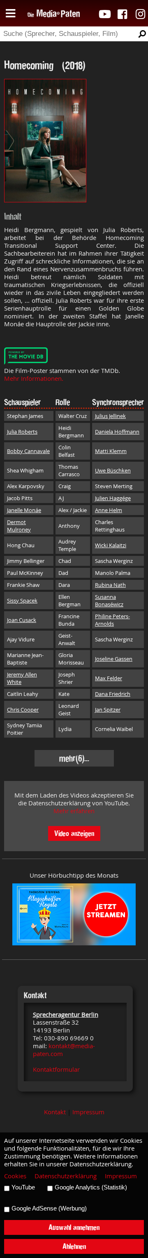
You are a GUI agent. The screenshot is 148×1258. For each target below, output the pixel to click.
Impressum (88, 1112)
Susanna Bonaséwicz (109, 600)
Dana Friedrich (112, 694)
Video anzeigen (74, 833)
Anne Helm (108, 510)
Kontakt (55, 1112)
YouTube (23, 1187)
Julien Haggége (113, 498)
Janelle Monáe (24, 510)
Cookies (15, 1176)
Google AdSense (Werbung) (49, 1208)
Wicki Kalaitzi (110, 545)
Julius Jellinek (110, 416)
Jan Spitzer (107, 709)
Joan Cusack (21, 620)
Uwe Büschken (113, 470)
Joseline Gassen (113, 658)
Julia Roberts (22, 431)
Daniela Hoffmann (117, 431)
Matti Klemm (111, 451)
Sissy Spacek (22, 600)
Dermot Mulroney (19, 525)
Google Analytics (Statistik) (91, 1187)
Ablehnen (74, 1246)
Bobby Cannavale (28, 451)
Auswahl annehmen (74, 1227)
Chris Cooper (23, 709)
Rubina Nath (110, 585)
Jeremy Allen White (22, 678)
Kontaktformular (56, 1069)
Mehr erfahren (74, 811)
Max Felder (108, 678)
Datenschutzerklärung (66, 1176)
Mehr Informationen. (33, 378)
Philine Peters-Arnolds (112, 619)
